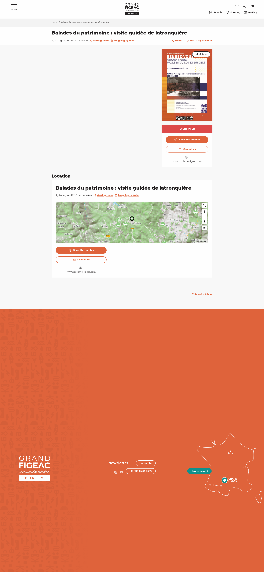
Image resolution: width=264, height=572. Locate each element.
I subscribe (145, 463)
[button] (244, 6)
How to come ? (199, 471)
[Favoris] (237, 6)
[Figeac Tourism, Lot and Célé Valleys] (132, 10)
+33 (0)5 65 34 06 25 (140, 471)
